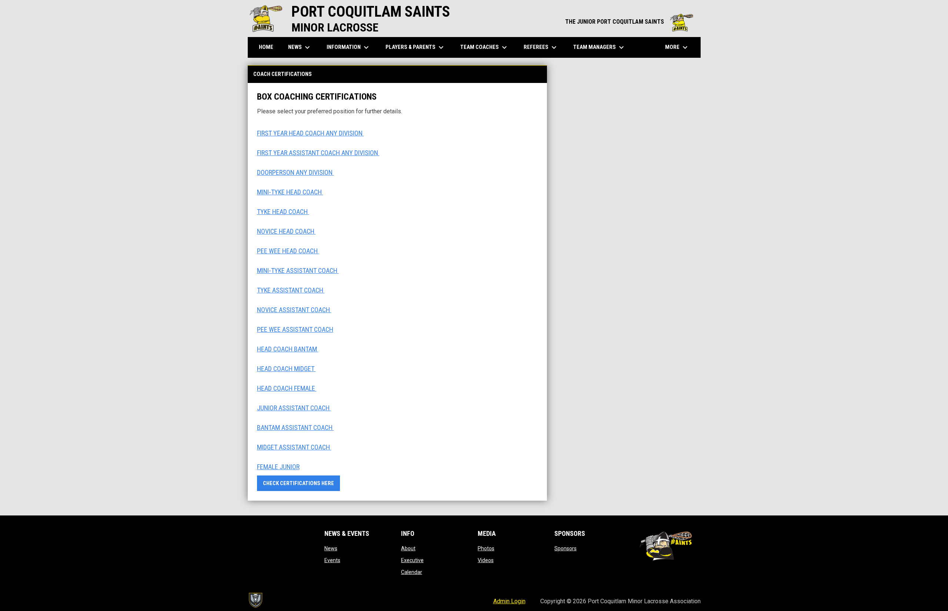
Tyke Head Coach (283, 212)
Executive (412, 560)
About (408, 548)
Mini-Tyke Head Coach (290, 192)
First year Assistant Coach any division (318, 153)
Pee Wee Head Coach (288, 251)
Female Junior (278, 467)
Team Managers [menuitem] (599, 47)
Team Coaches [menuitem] (484, 47)
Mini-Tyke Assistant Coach (298, 270)
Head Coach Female (287, 388)
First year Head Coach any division (310, 133)
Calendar (411, 572)
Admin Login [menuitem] (509, 601)
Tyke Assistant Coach (291, 290)
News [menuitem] (300, 47)
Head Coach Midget (286, 369)
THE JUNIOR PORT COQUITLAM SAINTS (629, 21)
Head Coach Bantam (287, 349)
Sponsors (565, 548)
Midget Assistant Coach (294, 447)
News (330, 548)
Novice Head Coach (286, 231)
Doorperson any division (295, 172)
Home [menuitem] (266, 47)
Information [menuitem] (349, 47)
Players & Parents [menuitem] (415, 47)
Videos (486, 560)
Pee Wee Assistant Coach (295, 329)
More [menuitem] (677, 47)
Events (332, 560)
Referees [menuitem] (541, 47)
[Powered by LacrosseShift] (255, 600)
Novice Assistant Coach (294, 310)
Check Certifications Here (298, 483)
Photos (486, 548)
